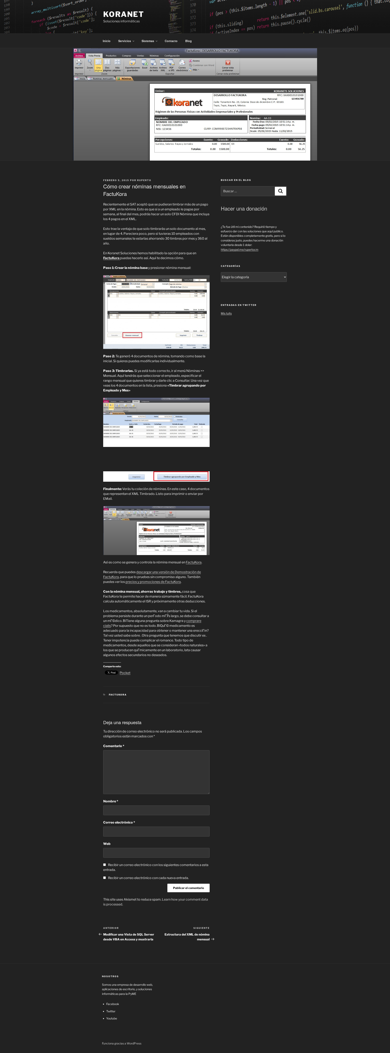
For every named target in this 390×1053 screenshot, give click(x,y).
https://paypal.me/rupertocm (239, 249)
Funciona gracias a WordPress (121, 1043)
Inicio (106, 41)
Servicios (124, 41)
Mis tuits (226, 313)
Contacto (171, 41)
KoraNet (123, 14)
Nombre (110, 801)
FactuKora (194, 562)
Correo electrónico (119, 822)
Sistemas (148, 41)
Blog (188, 41)
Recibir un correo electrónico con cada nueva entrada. (148, 878)
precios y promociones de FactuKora (153, 582)
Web (106, 844)
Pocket (125, 673)
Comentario (113, 746)
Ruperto (144, 180)
